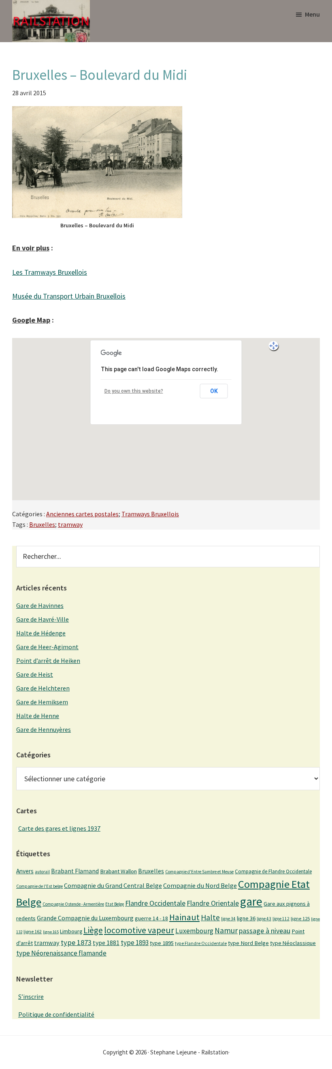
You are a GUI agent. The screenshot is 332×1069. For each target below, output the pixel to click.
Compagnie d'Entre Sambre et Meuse (199, 871)
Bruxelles (42, 524)
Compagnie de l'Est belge (39, 886)
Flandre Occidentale (155, 903)
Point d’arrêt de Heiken (48, 660)
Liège (93, 930)
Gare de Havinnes (40, 605)
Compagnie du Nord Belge (200, 885)
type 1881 (106, 943)
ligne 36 (246, 918)
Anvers (25, 871)
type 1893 (135, 942)
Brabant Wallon (118, 871)
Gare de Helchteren (43, 688)
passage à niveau (264, 930)
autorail (42, 871)
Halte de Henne (37, 716)
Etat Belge (114, 904)
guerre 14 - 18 (151, 918)
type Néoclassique (293, 943)
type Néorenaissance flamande (61, 953)
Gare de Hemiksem (42, 702)
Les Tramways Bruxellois (49, 272)
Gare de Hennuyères (43, 729)
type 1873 (76, 942)
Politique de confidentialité (56, 1014)
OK (214, 391)
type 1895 (162, 943)
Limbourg (71, 931)
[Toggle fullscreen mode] (273, 346)
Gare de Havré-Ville (42, 619)
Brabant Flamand (75, 871)
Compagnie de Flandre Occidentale (273, 871)
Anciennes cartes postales (82, 514)
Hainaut (184, 917)
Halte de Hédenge (41, 633)
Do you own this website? (133, 391)
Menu (312, 14)
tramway (70, 524)
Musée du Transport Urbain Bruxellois (69, 296)
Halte (210, 917)
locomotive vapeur (139, 930)
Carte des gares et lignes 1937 (59, 828)
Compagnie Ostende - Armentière (73, 904)
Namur (226, 930)
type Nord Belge (248, 943)
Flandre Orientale (213, 903)
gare (251, 901)
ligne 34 (228, 918)
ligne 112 (280, 918)
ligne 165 (51, 931)
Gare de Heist (34, 674)
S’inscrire (31, 996)
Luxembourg (194, 930)
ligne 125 (300, 918)
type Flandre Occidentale (201, 943)
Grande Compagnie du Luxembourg (85, 918)
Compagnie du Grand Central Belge (113, 885)
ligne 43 (264, 918)
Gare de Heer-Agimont (47, 647)
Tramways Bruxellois (150, 514)
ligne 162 (32, 931)
